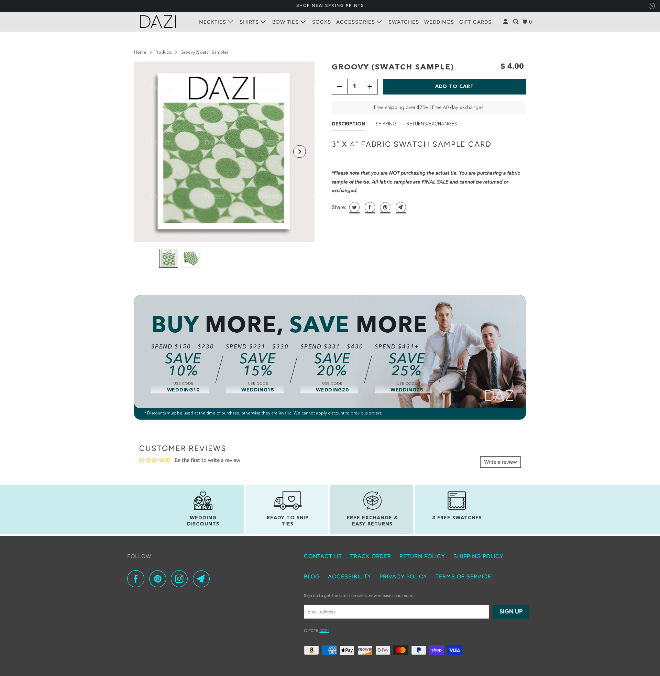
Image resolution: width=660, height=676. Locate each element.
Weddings (439, 22)
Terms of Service (463, 576)
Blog (312, 576)
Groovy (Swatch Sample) (393, 67)
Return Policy (422, 556)
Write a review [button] (500, 462)
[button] (299, 151)
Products (163, 53)
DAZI (324, 630)
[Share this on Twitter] (354, 207)
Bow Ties (286, 22)
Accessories (356, 22)
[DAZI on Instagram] (181, 578)
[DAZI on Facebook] (137, 578)
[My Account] (506, 21)
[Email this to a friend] (400, 207)
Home (140, 53)
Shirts (250, 22)
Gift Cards (475, 22)
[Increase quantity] (369, 86)
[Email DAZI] (203, 578)
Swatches (403, 22)
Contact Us (323, 556)
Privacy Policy (403, 576)
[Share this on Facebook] (369, 207)
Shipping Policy (478, 556)
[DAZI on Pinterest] (159, 578)
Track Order (370, 556)
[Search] (516, 21)
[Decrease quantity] (339, 86)
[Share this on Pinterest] (384, 207)
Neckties (213, 22)
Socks (321, 22)
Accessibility (349, 576)
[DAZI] (158, 21)
